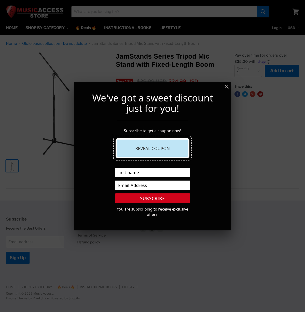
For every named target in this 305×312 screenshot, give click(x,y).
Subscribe (152, 198)
